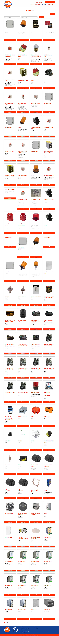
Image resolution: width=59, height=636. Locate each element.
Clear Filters (41, 17)
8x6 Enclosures (47, 237)
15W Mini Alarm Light (48, 127)
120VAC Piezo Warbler (35, 103)
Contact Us (50, 4)
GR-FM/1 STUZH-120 (9, 513)
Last (7, 622)
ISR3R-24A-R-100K (47, 561)
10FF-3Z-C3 (33, 30)
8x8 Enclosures (8, 272)
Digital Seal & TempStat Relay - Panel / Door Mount (49, 394)
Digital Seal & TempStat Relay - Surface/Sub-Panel (9, 418)
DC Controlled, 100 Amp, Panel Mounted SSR (9, 370)
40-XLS (32, 223)
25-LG (32, 175)
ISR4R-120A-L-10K (8, 585)
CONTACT (50, 2)
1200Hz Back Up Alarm (48, 79)
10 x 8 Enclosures (8, 30)
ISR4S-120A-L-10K (47, 585)
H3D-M (45, 513)
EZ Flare (32, 416)
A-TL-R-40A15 (21, 272)
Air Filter (7, 296)
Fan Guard (33, 440)
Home (32, 4)
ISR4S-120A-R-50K (21, 609)
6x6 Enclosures (21, 247)
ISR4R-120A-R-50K (34, 585)
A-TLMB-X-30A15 (34, 272)
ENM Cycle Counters (22, 416)
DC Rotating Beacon (35, 392)
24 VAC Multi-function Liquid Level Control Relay (48, 153)
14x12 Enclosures (8, 127)
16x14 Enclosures (34, 151)
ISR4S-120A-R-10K (8, 609)
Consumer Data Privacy (25, 631)
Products (44, 4)
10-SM (19, 30)
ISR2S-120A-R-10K (21, 561)
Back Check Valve (21, 296)
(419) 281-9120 (39, 2)
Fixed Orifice (7, 465)
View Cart (52, 13)
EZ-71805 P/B (7, 440)
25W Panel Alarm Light (10, 189)
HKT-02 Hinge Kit (8, 537)
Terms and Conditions (25, 632)
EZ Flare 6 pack (47, 416)
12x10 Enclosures (47, 103)
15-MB (19, 127)
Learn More (10, 88)
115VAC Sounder (47, 30)
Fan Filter (20, 440)
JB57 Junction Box (34, 609)
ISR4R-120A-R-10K (21, 585)
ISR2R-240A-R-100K (9, 561)
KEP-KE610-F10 (47, 609)
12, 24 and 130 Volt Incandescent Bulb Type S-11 (36, 56)
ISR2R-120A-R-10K (47, 537)
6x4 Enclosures (8, 237)
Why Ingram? (37, 4)
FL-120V (19, 465)
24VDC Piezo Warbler (22, 175)
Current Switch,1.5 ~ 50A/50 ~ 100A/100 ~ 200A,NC (35, 321)
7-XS (32, 247)
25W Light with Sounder (49, 175)
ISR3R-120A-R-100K (35, 561)
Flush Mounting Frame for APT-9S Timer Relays (35, 490)
